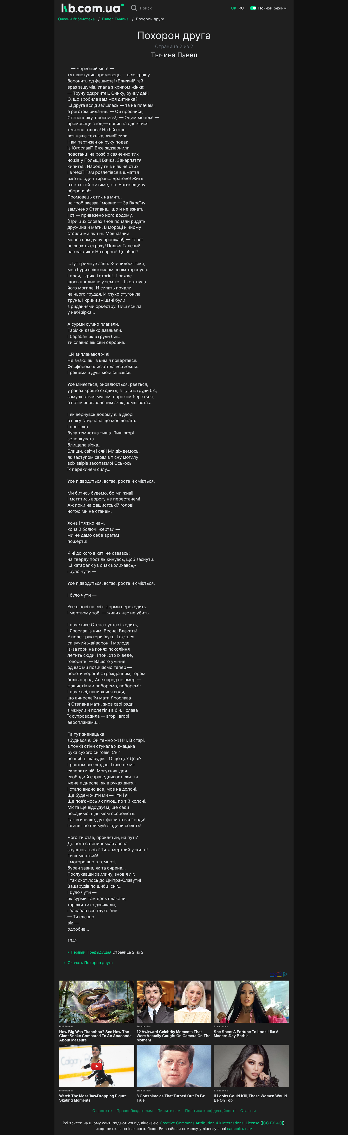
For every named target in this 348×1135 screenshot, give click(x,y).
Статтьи (248, 1110)
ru (241, 8)
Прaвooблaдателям (134, 1110)
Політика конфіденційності (210, 1110)
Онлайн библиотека (76, 19)
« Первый (76, 952)
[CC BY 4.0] (272, 1123)
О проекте (102, 1110)
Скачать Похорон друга (90, 962)
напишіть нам (239, 1128)
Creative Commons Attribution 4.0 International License (209, 1123)
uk (233, 8)
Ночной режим (272, 8)
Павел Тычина (115, 19)
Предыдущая (99, 952)
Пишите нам (168, 1110)
